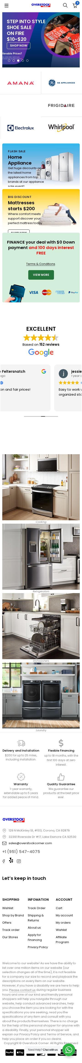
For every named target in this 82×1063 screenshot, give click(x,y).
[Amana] (20, 83)
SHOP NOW (18, 45)
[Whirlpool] (61, 128)
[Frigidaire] (61, 105)
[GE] (62, 83)
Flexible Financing (61, 750)
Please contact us (22, 990)
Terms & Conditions (40, 264)
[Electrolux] (21, 128)
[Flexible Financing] (61, 743)
